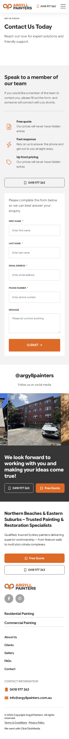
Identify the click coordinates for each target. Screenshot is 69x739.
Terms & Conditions (15, 722)
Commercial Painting (20, 623)
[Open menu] (63, 6)
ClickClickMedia (30, 728)
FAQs (7, 661)
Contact (9, 669)
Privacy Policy (37, 722)
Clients (9, 645)
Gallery (9, 653)
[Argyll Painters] (17, 6)
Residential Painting (19, 614)
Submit (32, 345)
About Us (10, 637)
